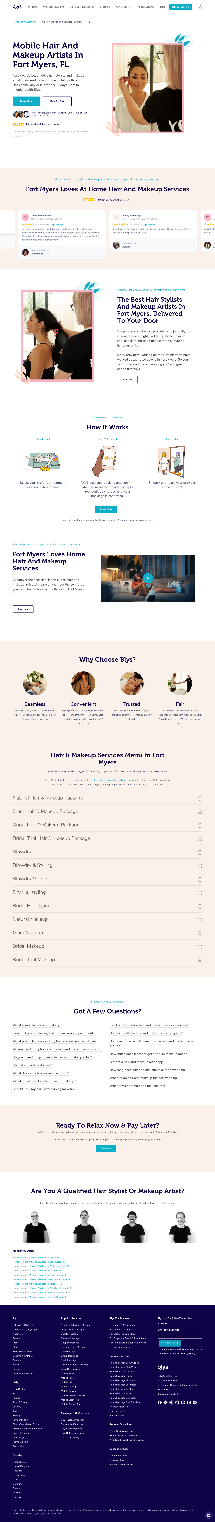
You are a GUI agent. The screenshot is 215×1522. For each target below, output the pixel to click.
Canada (16, 1479)
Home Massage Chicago (121, 1371)
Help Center (19, 1389)
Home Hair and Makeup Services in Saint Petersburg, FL (41, 1279)
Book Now (26, 101)
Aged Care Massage (71, 1369)
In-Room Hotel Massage (73, 1347)
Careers (17, 1360)
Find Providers (117, 1411)
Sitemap (17, 1369)
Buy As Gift (57, 101)
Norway (17, 1497)
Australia (17, 1470)
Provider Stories (117, 1460)
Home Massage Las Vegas (122, 1384)
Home (16, 21)
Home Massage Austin (121, 1389)
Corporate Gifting (70, 1437)
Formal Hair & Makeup (121, 1431)
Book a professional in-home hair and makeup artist (109, 780)
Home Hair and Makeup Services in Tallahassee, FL (39, 1270)
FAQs (16, 1393)
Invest (16, 1364)
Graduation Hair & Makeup (123, 1435)
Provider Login (20, 1441)
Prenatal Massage (70, 1338)
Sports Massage (69, 1334)
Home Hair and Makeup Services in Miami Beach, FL (40, 1297)
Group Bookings (69, 1356)
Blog (15, 1347)
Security (17, 1406)
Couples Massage (70, 1342)
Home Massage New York (122, 1367)
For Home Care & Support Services (127, 1342)
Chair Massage (68, 1360)
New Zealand (19, 1475)
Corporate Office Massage (74, 1364)
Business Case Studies (121, 1464)
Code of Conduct (21, 1433)
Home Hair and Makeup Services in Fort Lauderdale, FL (41, 1266)
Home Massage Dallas (120, 1376)
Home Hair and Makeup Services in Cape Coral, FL (39, 1262)
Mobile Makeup (68, 1386)
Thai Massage (68, 1351)
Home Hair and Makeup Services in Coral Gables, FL (40, 1275)
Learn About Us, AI (23, 1373)
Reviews (17, 1338)
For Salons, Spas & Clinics (123, 1334)
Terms (16, 1411)
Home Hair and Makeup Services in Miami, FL (36, 1257)
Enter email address (168, 1329)
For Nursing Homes (119, 1347)
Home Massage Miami (120, 1393)
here (150, 520)
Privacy (16, 1415)
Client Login (19, 1437)
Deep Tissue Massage (72, 1329)
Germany (17, 1484)
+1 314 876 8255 (167, 1380)
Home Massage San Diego (123, 1398)
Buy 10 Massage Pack (72, 1433)
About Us (18, 1334)
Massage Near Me (118, 1406)
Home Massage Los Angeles (124, 1362)
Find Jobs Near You (119, 1415)
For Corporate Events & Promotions (127, 1338)
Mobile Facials (68, 1373)
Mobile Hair (67, 1382)
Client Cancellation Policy (26, 1424)
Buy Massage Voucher (72, 1420)
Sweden (17, 1492)
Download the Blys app (25, 1329)
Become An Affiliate (23, 1356)
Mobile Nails (67, 1377)
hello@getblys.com (167, 1376)
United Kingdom (21, 1466)
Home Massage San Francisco (125, 1402)
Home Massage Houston (122, 1380)
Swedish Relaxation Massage (76, 1325)
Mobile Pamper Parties (72, 1404)
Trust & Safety (20, 1402)
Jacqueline (37, 253)
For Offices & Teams (119, 1329)
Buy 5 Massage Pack (71, 1428)
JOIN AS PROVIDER (23, 1325)
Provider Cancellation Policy (27, 1428)
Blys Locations (28, 21)
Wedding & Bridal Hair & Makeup (126, 1440)
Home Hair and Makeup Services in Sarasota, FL (37, 1283)
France (16, 1488)
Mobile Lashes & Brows (73, 1395)
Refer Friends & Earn (23, 1351)
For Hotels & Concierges (122, 1325)
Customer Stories (118, 1455)
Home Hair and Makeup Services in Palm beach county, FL (43, 1288)
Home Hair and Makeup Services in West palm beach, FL (42, 1292)
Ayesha (126, 246)
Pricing (16, 1398)
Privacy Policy (188, 1353)
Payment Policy (21, 1420)
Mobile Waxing (68, 1391)
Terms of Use (169, 1353)
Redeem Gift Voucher (72, 1424)
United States (20, 1462)
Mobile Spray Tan (70, 1399)
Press (16, 1342)
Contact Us (18, 1446)
